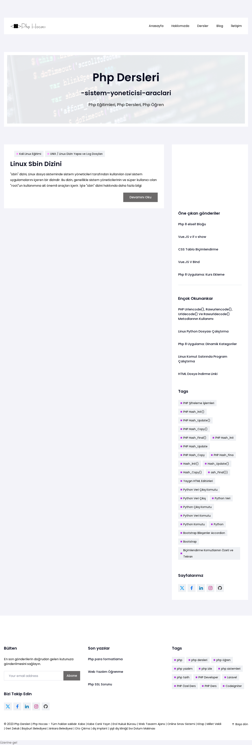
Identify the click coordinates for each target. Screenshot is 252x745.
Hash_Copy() (192, 472)
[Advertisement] (210, 175)
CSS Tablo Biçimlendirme (198, 249)
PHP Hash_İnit (224, 438)
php (179, 660)
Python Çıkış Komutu (197, 507)
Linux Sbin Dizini (36, 163)
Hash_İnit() (191, 464)
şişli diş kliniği (118, 728)
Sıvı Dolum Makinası (142, 728)
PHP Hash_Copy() (195, 429)
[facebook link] (191, 588)
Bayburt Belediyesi (34, 728)
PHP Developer (208, 677)
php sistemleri (230, 669)
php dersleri (199, 660)
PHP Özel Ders (186, 686)
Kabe (82, 724)
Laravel (232, 677)
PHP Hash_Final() (194, 438)
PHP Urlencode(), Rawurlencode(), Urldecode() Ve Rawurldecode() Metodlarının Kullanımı (205, 314)
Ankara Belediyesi (61, 728)
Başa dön (241, 724)
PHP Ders (211, 686)
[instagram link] (210, 588)
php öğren (223, 660)
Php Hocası (40, 724)
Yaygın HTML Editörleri (198, 481)
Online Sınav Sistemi (181, 724)
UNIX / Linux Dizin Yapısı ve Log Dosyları (76, 154)
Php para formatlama (105, 659)
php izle (207, 669)
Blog (219, 26)
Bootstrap (190, 542)
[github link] (220, 588)
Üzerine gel (8, 742)
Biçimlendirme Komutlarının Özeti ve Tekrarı (208, 553)
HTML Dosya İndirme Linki (198, 374)
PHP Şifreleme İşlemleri (198, 403)
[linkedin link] (201, 588)
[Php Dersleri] (28, 26)
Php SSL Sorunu (100, 684)
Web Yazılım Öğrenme (105, 671)
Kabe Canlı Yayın (99, 724)
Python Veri (222, 498)
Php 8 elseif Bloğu (192, 224)
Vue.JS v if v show (192, 236)
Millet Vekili (214, 724)
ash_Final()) (219, 472)
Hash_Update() (218, 464)
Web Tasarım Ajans (152, 724)
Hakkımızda (180, 26)
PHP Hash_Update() (196, 420)
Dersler (202, 26)
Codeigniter (234, 686)
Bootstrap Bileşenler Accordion (204, 533)
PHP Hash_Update (195, 446)
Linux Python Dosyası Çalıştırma (203, 331)
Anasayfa (156, 26)
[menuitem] (156, 26)
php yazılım (185, 669)
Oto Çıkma (82, 728)
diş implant (99, 728)
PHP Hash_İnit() (193, 412)
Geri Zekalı (12, 728)
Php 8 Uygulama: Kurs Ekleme (201, 274)
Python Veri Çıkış (194, 498)
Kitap (200, 724)
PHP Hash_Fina (223, 455)
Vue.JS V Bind (189, 262)
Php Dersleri (22, 724)
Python (218, 524)
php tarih (183, 677)
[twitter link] (182, 588)
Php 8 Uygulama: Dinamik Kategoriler (207, 344)
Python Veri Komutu (197, 516)
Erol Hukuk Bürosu (125, 724)
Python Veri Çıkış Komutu (200, 490)
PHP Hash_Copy (194, 455)
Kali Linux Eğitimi (30, 154)
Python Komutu (194, 524)
